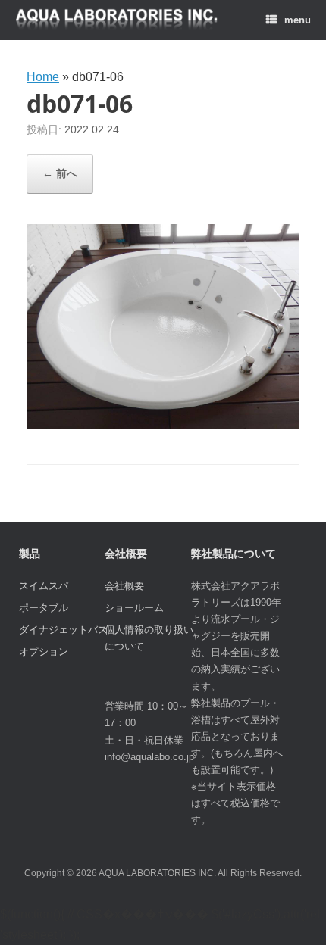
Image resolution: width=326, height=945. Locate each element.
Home (43, 76)
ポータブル (43, 607)
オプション (43, 651)
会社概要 (124, 585)
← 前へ (59, 173)
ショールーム (134, 607)
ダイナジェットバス (63, 629)
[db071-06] (163, 424)
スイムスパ (43, 585)
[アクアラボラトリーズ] (116, 20)
